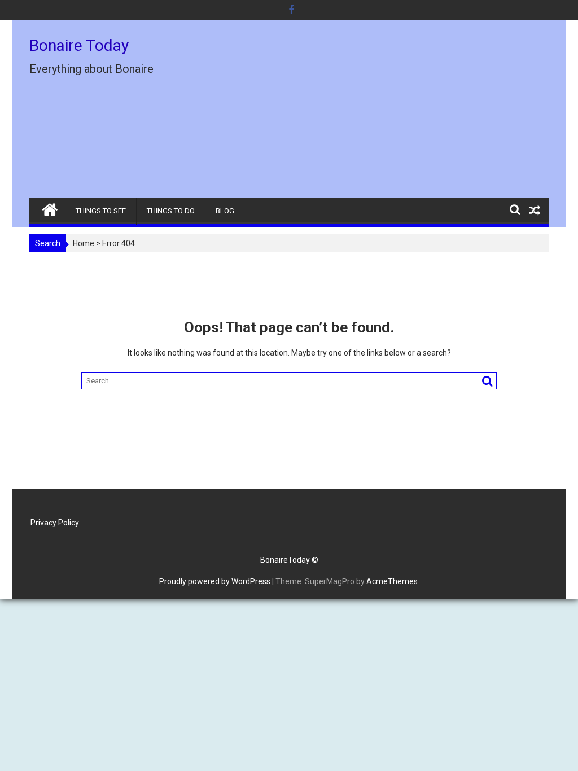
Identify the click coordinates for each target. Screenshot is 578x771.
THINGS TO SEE (101, 211)
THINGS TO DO (171, 211)
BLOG (225, 211)
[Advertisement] (372, 113)
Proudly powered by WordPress (214, 581)
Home (83, 243)
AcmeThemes (392, 581)
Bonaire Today (79, 45)
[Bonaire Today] (50, 207)
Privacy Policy (54, 522)
